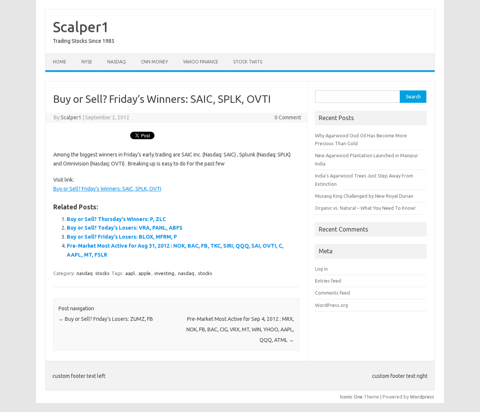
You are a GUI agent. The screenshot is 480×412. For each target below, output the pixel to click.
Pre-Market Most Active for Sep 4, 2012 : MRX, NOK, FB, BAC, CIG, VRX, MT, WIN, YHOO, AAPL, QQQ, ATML (240, 329)
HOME (59, 61)
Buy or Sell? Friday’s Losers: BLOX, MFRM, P (122, 237)
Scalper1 (81, 27)
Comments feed (332, 292)
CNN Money (154, 61)
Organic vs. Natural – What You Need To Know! (365, 208)
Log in (321, 268)
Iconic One (351, 396)
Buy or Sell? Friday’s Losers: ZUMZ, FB (105, 319)
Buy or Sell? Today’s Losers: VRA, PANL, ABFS (125, 228)
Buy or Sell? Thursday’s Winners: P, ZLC (116, 219)
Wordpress (422, 396)
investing (164, 273)
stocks (102, 273)
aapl (130, 273)
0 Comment (287, 117)
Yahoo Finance (200, 61)
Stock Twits (247, 61)
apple (144, 273)
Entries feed (328, 280)
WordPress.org (331, 305)
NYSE (86, 61)
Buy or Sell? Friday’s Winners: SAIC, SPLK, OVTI (107, 189)
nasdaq (84, 273)
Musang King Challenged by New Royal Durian (364, 195)
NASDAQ (116, 61)
